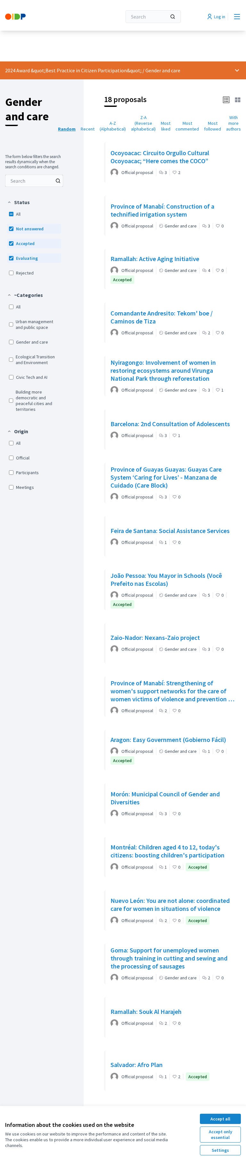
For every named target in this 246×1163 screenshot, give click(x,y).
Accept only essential (220, 1134)
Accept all (220, 1119)
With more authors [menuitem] (233, 123)
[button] (18, 202)
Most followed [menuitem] (212, 126)
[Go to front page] (47, 16)
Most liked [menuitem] (165, 126)
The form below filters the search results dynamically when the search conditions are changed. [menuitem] (33, 162)
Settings (220, 1150)
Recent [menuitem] (87, 129)
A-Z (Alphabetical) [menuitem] (113, 126)
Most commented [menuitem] (187, 126)
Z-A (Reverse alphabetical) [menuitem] (143, 123)
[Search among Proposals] (58, 180)
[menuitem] (34, 181)
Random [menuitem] (67, 129)
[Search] (173, 17)
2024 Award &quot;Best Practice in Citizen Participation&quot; (73, 70)
